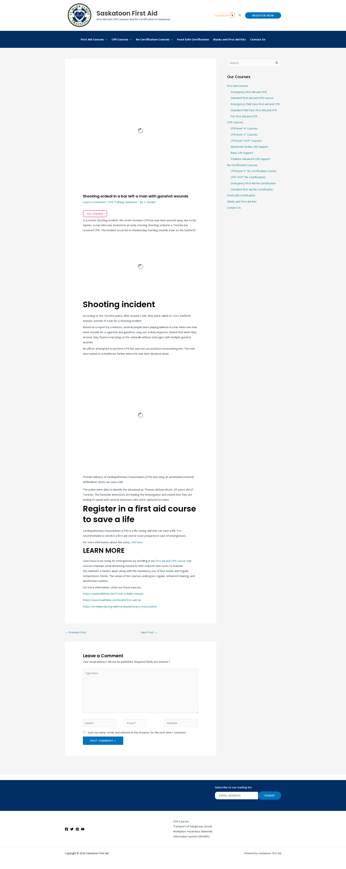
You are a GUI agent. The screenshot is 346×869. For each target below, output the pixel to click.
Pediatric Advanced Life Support (250, 159)
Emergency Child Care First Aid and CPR (255, 104)
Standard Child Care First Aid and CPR (254, 110)
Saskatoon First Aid (127, 13)
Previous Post (75, 632)
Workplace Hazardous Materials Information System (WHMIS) (193, 833)
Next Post (149, 632)
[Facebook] (66, 829)
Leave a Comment (94, 202)
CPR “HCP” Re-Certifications (248, 177)
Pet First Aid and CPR (244, 116)
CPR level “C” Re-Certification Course (253, 171)
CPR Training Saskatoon (122, 202)
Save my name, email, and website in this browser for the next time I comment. (137, 732)
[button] (239, 15)
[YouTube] (82, 829)
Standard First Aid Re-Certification (252, 189)
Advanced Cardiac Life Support (249, 146)
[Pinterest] (77, 829)
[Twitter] (72, 829)
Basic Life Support (242, 152)
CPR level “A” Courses (244, 128)
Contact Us (234, 207)
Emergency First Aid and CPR (249, 92)
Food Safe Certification (241, 195)
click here (137, 542)
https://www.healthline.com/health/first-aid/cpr (112, 600)
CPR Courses (235, 122)
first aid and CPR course (171, 561)
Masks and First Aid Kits (242, 201)
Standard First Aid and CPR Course (252, 98)
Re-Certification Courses (242, 165)
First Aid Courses (237, 86)
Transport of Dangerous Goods (192, 826)
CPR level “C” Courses (244, 134)
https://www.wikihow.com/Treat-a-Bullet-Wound (113, 593)
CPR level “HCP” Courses (246, 140)
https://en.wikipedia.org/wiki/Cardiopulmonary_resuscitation (120, 606)
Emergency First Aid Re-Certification (253, 183)
